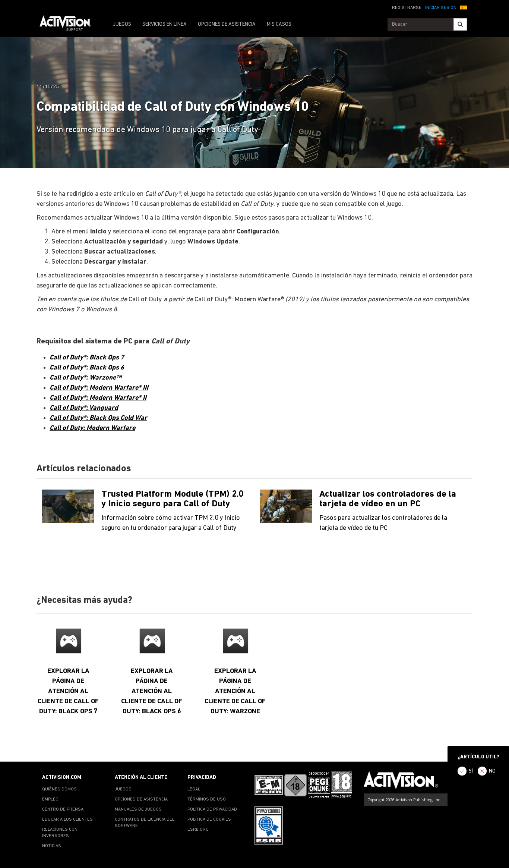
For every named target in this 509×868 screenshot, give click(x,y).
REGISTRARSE (406, 8)
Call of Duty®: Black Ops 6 (87, 367)
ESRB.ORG (198, 829)
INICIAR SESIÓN (440, 8)
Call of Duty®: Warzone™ (85, 377)
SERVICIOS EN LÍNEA (164, 24)
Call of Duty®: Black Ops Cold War (98, 418)
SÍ (471, 771)
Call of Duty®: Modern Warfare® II (98, 398)
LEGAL (193, 789)
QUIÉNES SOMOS (59, 789)
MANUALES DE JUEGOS (138, 809)
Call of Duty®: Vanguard (84, 408)
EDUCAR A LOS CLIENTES (67, 819)
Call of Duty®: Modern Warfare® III (99, 387)
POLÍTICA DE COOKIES (209, 819)
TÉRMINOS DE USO (206, 799)
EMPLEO (50, 799)
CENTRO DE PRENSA (62, 809)
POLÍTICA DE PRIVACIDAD (212, 809)
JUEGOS (122, 24)
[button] (463, 7)
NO (492, 771)
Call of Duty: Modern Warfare (92, 428)
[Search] (460, 24)
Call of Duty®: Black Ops (85, 357)
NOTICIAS (51, 846)
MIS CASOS (279, 24)
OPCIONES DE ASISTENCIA (227, 24)
